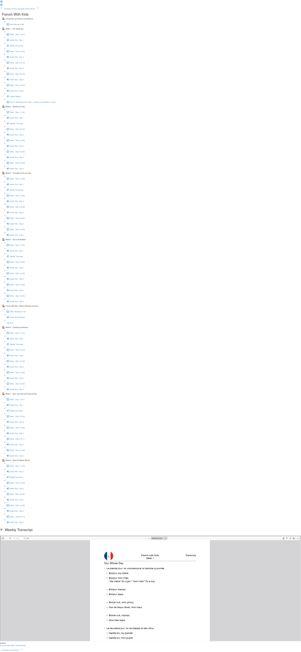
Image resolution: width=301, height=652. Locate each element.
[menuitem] (1, 5)
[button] (1, 2)
